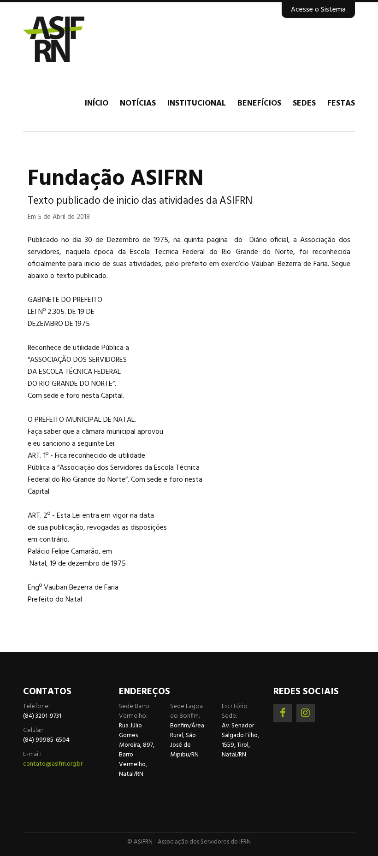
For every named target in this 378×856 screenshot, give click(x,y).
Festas (341, 103)
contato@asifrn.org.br (53, 764)
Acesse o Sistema (318, 9)
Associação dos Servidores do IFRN (78, 39)
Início (96, 103)
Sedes (304, 103)
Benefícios (259, 103)
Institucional (196, 103)
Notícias (138, 103)
